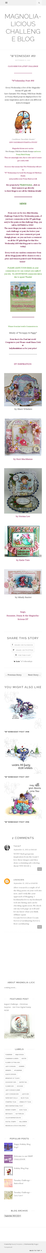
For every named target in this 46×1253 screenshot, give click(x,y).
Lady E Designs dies (12, 1094)
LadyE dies (25, 1094)
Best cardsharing (21, 924)
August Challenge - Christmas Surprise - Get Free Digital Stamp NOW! (17, 1007)
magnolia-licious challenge (15, 1125)
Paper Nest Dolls (11, 1098)
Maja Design (19, 1054)
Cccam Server (20, 917)
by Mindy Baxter (23, 597)
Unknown (19, 880)
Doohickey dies (10, 1082)
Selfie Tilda (25, 1098)
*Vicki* (17, 846)
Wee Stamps (10, 151)
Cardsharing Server (30, 921)
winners (8, 1070)
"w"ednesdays (26, 661)
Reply (39, 869)
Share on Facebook (24, 645)
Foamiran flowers (11, 1058)
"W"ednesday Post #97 (16, 777)
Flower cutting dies (12, 1062)
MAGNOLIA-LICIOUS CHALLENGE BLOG (23, 28)
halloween (23, 1121)
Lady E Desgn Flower (12, 1090)
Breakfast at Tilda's (12, 1078)
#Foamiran (18, 1070)
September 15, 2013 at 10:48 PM (26, 883)
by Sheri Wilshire (23, 409)
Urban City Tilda (25, 1102)
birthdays (9, 1114)
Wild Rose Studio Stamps (24, 151)
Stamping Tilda (10, 1102)
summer (21, 1066)
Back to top (35, 1250)
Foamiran (8, 1054)
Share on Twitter (24, 650)
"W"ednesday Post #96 (16, 822)
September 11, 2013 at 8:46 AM (25, 850)
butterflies (20, 1114)
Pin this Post (24, 655)
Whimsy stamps (10, 1110)
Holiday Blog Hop (21, 1168)
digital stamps (10, 1121)
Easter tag (23, 1082)
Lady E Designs (10, 1066)
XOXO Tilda (23, 1110)
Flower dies (9, 1086)
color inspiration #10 (13, 1118)
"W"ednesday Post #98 (16, 732)
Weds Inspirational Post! (14, 1106)
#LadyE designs (10, 1074)
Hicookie (20, 1086)
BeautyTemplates (17, 1244)
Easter (24, 1058)
